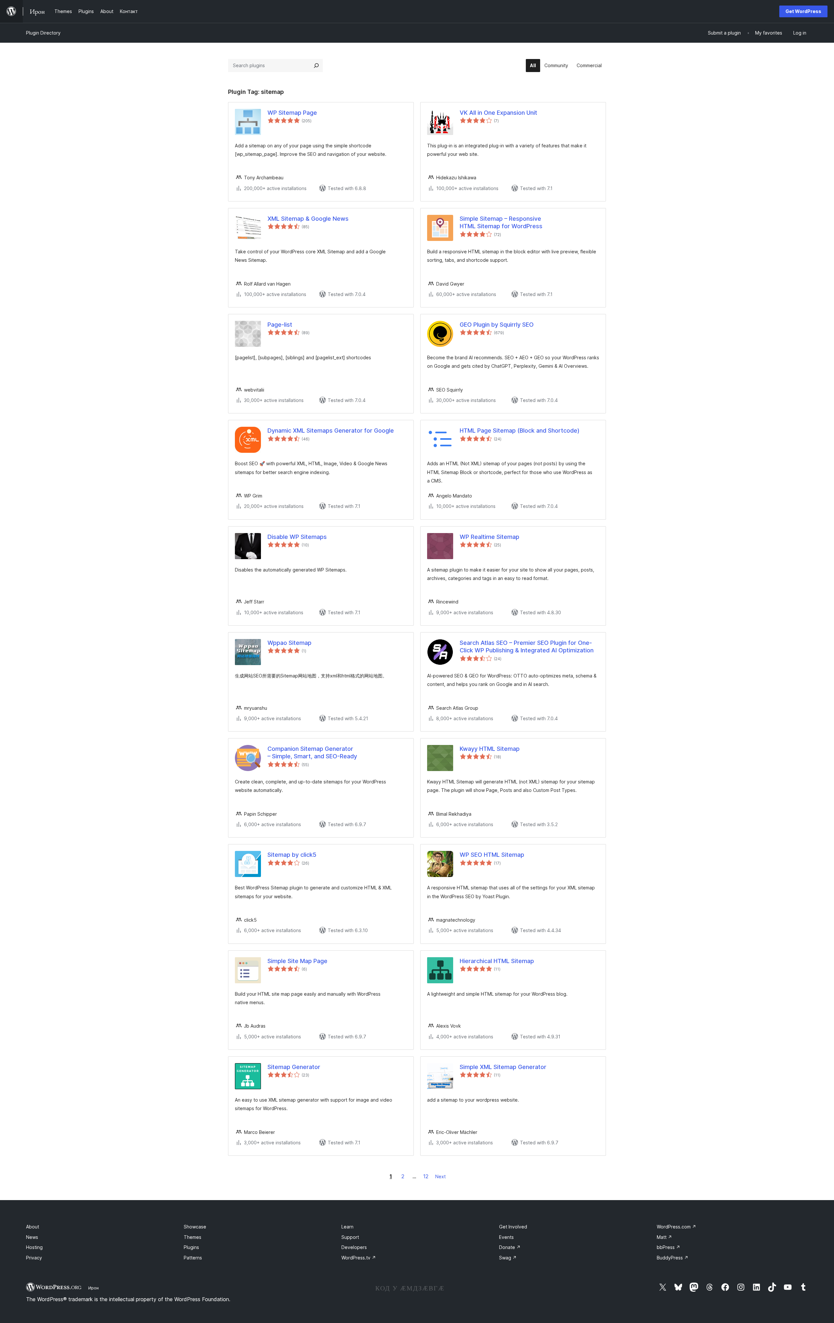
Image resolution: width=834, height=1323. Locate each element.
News (32, 1237)
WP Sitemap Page (292, 112)
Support (350, 1237)
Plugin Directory (43, 33)
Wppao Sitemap (289, 642)
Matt (664, 1237)
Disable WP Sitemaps (297, 536)
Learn (347, 1226)
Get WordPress (803, 11)
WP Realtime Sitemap (489, 536)
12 (425, 1176)
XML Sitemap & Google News (308, 218)
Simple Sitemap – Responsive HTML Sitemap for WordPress (501, 222)
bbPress (668, 1247)
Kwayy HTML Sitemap (490, 748)
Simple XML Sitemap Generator (503, 1066)
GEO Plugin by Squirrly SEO (497, 324)
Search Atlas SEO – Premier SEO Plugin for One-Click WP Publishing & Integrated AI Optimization (527, 646)
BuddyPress (672, 1257)
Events (506, 1237)
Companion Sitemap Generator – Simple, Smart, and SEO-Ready (312, 752)
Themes (192, 1237)
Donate (510, 1247)
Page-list (279, 324)
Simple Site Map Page (297, 961)
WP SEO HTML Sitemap (492, 854)
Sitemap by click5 (291, 854)
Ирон (93, 1287)
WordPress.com (676, 1226)
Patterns (193, 1257)
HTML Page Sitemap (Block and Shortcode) (520, 430)
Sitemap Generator (293, 1066)
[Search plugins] (316, 65)
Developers (354, 1247)
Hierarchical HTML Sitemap (497, 961)
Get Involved (513, 1226)
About (32, 1226)
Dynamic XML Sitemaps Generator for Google (330, 430)
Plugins (191, 1247)
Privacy (34, 1257)
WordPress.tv (358, 1257)
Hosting (34, 1247)
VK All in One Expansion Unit (498, 112)
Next (440, 1176)
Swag (508, 1257)
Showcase (195, 1226)
